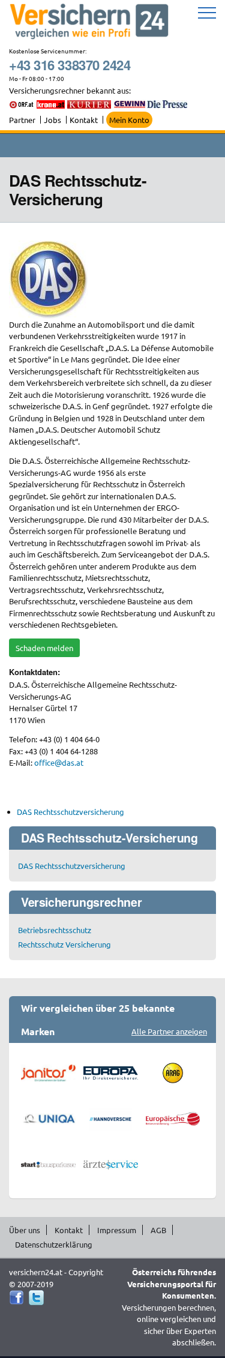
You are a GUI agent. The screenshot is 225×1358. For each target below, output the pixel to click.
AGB (158, 1230)
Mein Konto (129, 120)
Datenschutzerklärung (53, 1244)
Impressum (116, 1230)
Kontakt (84, 120)
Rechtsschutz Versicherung (64, 944)
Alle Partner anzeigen (169, 1031)
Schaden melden (44, 648)
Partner (22, 120)
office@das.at (58, 762)
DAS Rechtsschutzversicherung (70, 812)
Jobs (52, 120)
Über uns (24, 1230)
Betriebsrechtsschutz (54, 930)
